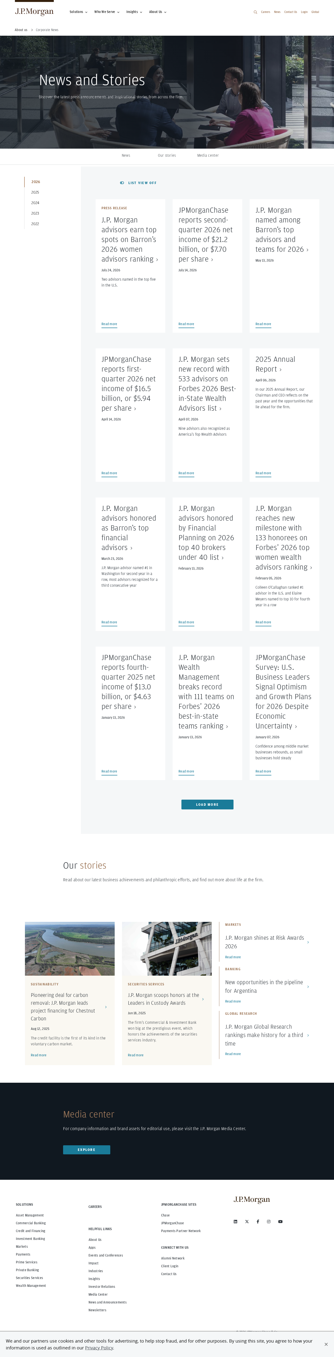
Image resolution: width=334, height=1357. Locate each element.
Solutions (76, 12)
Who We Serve (104, 12)
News (277, 12)
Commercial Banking (31, 1223)
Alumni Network (173, 1258)
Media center (208, 155)
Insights (132, 12)
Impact (94, 1263)
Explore (87, 1150)
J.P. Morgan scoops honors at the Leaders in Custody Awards (163, 999)
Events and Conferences (106, 1255)
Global (315, 12)
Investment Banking (30, 1239)
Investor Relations (102, 1287)
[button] (326, 1344)
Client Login (169, 1266)
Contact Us (290, 12)
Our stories (167, 155)
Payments (23, 1254)
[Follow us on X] (247, 1222)
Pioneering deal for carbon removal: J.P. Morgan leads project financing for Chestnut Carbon (63, 1007)
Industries (96, 1271)
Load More (207, 804)
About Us (155, 12)
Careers (265, 12)
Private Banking (27, 1270)
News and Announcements (108, 1302)
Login (304, 12)
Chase (165, 1215)
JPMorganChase (172, 1223)
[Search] (255, 12)
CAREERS (95, 1207)
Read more (39, 1055)
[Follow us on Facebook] (258, 1222)
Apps (92, 1247)
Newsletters (97, 1310)
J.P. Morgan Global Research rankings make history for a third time (264, 1035)
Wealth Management (31, 1286)
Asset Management (30, 1215)
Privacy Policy (99, 1348)
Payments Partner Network (181, 1231)
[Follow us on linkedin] (235, 1222)
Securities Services (29, 1278)
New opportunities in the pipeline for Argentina (264, 986)
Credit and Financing (30, 1231)
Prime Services (26, 1262)
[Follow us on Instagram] (268, 1222)
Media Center (98, 1294)
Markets (22, 1246)
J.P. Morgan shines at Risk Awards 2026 (264, 942)
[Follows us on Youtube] (280, 1222)
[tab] (52, 182)
